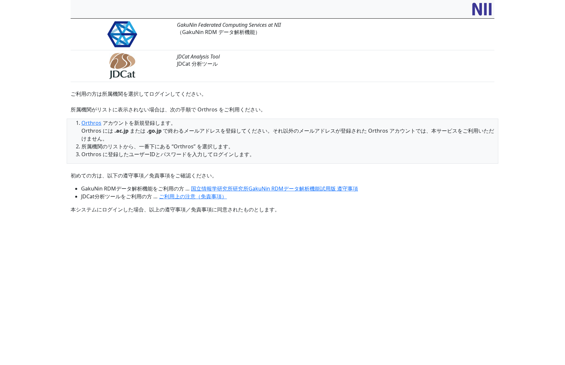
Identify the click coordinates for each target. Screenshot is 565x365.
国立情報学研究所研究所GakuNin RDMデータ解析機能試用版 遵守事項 (274, 188)
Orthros (91, 122)
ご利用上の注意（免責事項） (193, 196)
